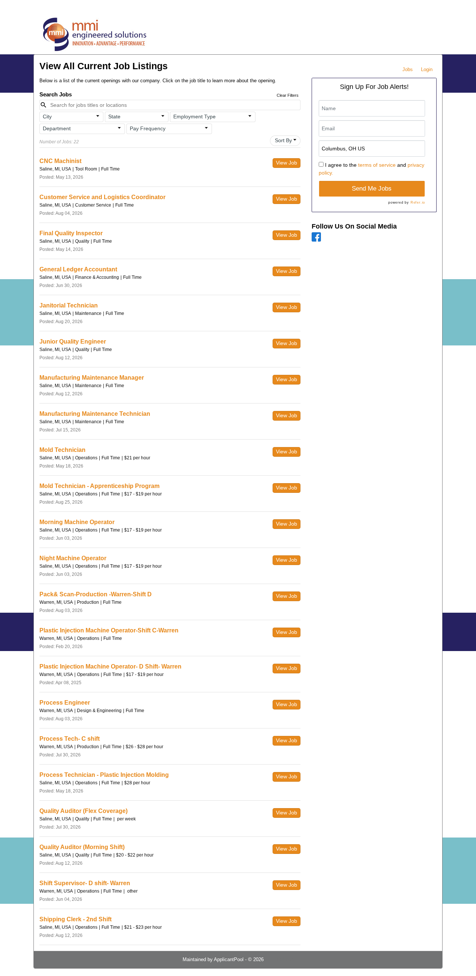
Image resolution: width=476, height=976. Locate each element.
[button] (71, 117)
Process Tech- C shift (69, 739)
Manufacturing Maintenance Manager (91, 377)
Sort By (283, 140)
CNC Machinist (60, 161)
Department (57, 128)
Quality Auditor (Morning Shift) (82, 847)
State (114, 116)
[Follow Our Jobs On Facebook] (316, 236)
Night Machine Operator (72, 558)
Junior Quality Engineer (72, 341)
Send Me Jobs (372, 188)
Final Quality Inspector (71, 233)
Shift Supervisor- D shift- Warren (84, 883)
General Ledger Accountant (78, 269)
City (47, 116)
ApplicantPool (229, 959)
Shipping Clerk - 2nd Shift (75, 919)
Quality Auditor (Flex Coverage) (83, 811)
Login (426, 69)
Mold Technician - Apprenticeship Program (99, 486)
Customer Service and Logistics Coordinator (102, 197)
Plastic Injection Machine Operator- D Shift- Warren (110, 666)
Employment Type (194, 116)
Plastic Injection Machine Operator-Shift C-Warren (108, 630)
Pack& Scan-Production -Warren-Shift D (95, 594)
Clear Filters (288, 95)
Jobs (407, 69)
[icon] (98, 116)
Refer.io (418, 202)
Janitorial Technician (68, 305)
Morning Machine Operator (77, 522)
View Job (286, 163)
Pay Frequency (147, 128)
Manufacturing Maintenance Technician (94, 414)
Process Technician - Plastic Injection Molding (104, 775)
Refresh (285, 959)
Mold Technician (62, 450)
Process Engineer (64, 702)
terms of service (377, 165)
